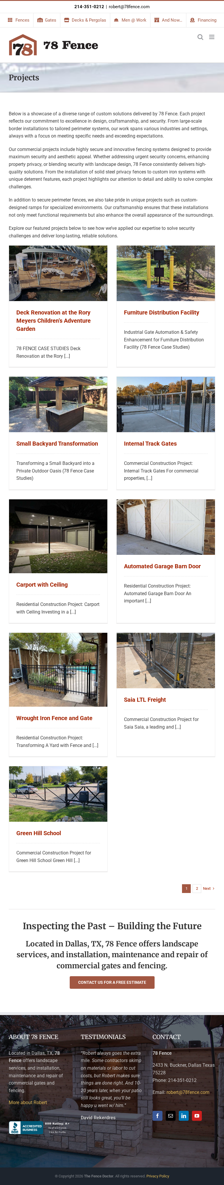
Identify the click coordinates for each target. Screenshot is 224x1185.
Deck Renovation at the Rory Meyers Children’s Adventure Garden (53, 320)
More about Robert (28, 1102)
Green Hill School (38, 833)
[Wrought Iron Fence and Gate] (58, 636)
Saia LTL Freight (145, 699)
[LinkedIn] (184, 1116)
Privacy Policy (157, 1176)
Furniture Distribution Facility (161, 312)
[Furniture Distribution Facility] (166, 249)
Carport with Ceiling (42, 584)
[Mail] (171, 1116)
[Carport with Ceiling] (58, 503)
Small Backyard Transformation (57, 443)
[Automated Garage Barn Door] (166, 503)
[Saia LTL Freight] (166, 636)
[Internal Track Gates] (166, 380)
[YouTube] (197, 1116)
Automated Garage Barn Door (162, 566)
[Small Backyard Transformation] (58, 380)
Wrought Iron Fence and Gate (54, 718)
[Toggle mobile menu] (212, 37)
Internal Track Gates (150, 443)
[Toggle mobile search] (200, 37)
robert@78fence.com (129, 6)
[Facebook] (157, 1116)
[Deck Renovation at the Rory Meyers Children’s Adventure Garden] (58, 249)
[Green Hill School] (58, 770)
